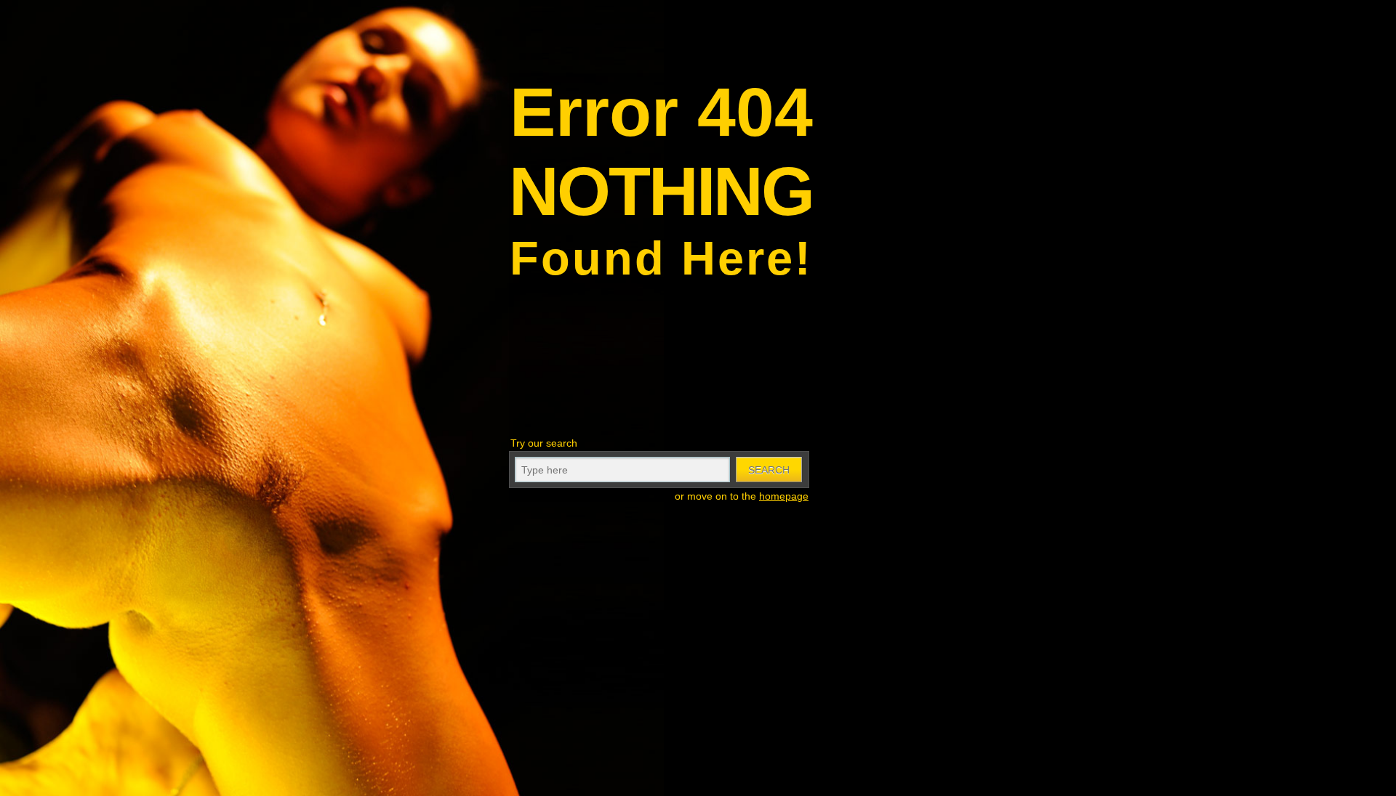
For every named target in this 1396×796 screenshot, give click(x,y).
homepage (784, 496)
